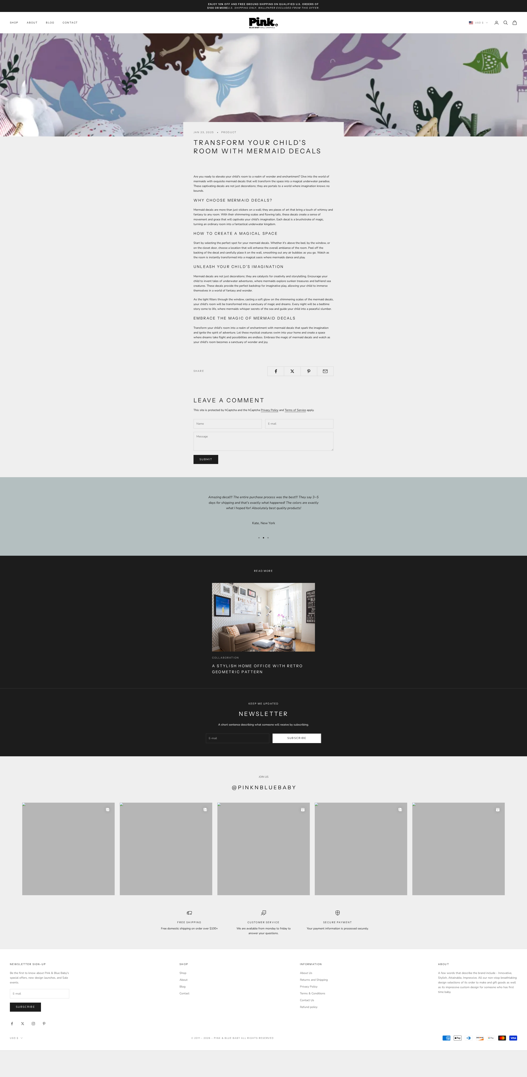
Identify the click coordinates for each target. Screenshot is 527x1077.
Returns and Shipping (314, 980)
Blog (50, 22)
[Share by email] (325, 371)
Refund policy (308, 1007)
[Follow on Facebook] (12, 1024)
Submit (205, 459)
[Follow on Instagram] (33, 1024)
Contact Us (307, 1000)
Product (229, 132)
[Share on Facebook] (276, 371)
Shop (14, 22)
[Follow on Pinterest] (44, 1024)
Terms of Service (295, 410)
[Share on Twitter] (292, 371)
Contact (70, 22)
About (32, 22)
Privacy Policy (269, 410)
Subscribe (297, 738)
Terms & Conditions (312, 993)
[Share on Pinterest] (309, 371)
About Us (306, 973)
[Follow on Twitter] (23, 1024)
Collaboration (225, 657)
